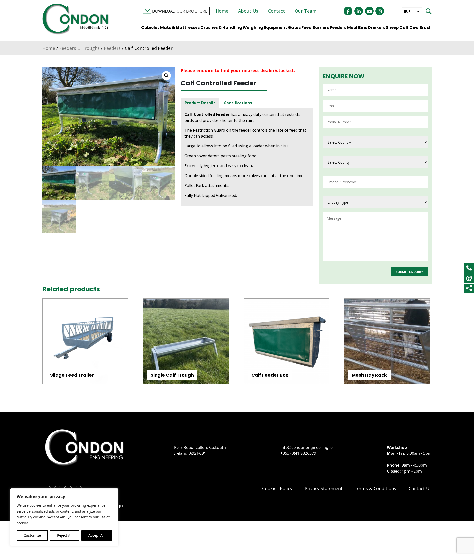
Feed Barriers (315, 27)
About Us (248, 11)
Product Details (200, 102)
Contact (276, 11)
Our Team (305, 11)
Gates (294, 27)
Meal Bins (357, 27)
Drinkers (376, 27)
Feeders (338, 27)
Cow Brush (420, 27)
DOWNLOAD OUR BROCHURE (179, 11)
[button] (166, 75)
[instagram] (379, 11)
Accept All (96, 535)
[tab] (200, 103)
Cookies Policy (277, 488)
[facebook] (348, 11)
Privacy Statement (324, 488)
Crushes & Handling (221, 27)
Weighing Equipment (265, 27)
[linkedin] (358, 11)
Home (222, 11)
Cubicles (150, 27)
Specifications (238, 102)
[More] (469, 288)
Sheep (392, 27)
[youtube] (369, 11)
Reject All (64, 535)
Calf (404, 27)
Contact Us (420, 488)
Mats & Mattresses (180, 27)
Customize (32, 535)
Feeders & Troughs (79, 48)
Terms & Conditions (375, 488)
